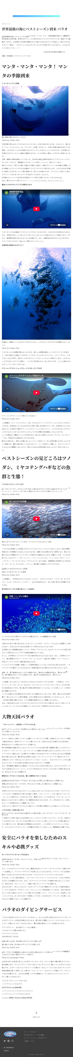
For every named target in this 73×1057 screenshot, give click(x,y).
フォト (32, 1041)
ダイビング (33, 1032)
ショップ (26, 1038)
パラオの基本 (40, 1035)
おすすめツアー (42, 1038)
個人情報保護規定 (9, 1047)
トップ (26, 1032)
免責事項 (6, 1051)
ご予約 (26, 1041)
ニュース (33, 1038)
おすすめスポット (29, 1035)
